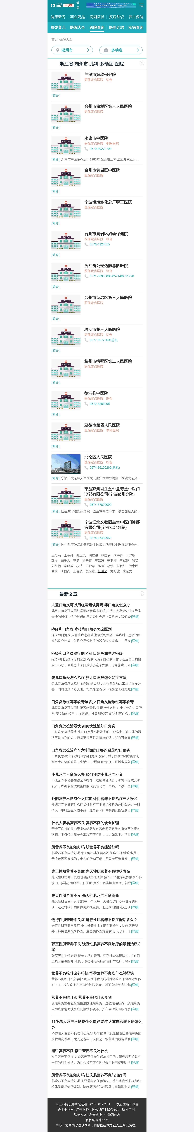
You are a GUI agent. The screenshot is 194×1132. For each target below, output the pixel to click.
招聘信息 (113, 1109)
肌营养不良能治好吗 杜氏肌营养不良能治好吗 (88, 1075)
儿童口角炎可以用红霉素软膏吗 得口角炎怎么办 (90, 605)
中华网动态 (112, 1115)
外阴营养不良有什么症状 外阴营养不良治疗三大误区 (94, 799)
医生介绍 (116, 27)
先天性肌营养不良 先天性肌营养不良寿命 (85, 895)
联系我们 (97, 1109)
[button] (91, 572)
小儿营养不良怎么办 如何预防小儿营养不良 (87, 774)
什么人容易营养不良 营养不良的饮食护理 (85, 823)
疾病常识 (116, 17)
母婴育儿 (58, 27)
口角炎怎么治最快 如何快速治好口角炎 (83, 726)
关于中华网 (66, 1109)
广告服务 (82, 1109)
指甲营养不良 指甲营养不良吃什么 (79, 1051)
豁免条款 (80, 1115)
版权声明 (128, 1109)
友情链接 (95, 1115)
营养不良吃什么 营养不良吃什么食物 (81, 997)
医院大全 (77, 27)
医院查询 (97, 27)
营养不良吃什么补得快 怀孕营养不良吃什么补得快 (92, 973)
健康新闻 (58, 17)
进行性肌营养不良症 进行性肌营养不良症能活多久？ (94, 920)
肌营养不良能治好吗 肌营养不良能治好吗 (85, 847)
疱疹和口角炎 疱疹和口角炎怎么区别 (81, 629)
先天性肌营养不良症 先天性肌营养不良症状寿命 (90, 871)
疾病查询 (136, 27)
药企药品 (77, 17)
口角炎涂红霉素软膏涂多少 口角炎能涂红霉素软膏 (92, 702)
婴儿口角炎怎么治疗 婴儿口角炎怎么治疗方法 (88, 678)
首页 (54, 39)
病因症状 (97, 17)
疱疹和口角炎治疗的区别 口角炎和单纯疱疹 (87, 653)
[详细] (135, 616)
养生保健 (136, 17)
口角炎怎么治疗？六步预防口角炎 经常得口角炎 (90, 750)
